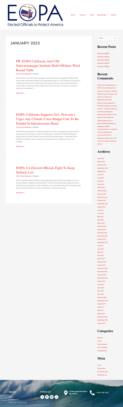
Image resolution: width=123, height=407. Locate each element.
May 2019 (100, 310)
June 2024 (100, 158)
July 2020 (100, 284)
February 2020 (101, 297)
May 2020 (100, 291)
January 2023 (101, 194)
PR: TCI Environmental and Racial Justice (107, 141)
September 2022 (102, 204)
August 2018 (101, 323)
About (73, 15)
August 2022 (101, 207)
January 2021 (101, 265)
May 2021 (100, 252)
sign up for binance (103, 91)
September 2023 (102, 168)
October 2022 (101, 200)
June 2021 (100, 249)
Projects (82, 15)
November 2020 (102, 272)
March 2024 (101, 162)
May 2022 (100, 217)
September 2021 (102, 242)
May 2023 (100, 181)
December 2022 (102, 197)
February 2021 (101, 262)
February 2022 (101, 226)
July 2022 (100, 210)
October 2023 (101, 165)
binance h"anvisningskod (105, 103)
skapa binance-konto (104, 121)
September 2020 (102, 278)
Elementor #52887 (103, 66)
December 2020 (102, 268)
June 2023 (100, 178)
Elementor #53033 (103, 57)
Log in (99, 365)
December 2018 (102, 317)
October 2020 (101, 275)
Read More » (20, 93)
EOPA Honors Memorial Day (106, 88)
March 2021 (101, 259)
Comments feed (102, 372)
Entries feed (101, 368)
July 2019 (100, 307)
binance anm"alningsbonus (106, 85)
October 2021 (101, 239)
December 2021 (102, 233)
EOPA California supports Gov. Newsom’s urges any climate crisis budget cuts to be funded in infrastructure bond (47, 119)
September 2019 (102, 301)
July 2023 (100, 175)
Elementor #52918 (103, 60)
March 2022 (101, 223)
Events (113, 15)
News (92, 15)
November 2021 (102, 236)
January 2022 (101, 229)
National (100, 338)
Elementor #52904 (103, 63)
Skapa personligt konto (104, 138)
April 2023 (100, 184)
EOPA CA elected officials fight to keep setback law (45, 169)
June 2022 (100, 213)
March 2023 (101, 187)
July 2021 (100, 246)
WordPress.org (102, 375)
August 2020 (101, 281)
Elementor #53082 (103, 53)
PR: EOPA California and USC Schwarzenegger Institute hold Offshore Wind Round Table (48, 65)
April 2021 (100, 255)
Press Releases (26, 74)
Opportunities (101, 15)
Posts (18, 74)
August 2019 (101, 304)
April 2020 (100, 294)
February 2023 (101, 191)
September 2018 (102, 320)
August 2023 (101, 171)
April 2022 (100, 220)
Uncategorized (102, 351)
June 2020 (100, 288)
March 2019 (101, 314)
